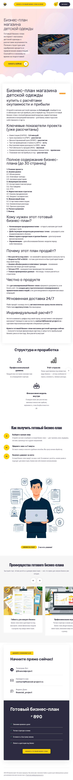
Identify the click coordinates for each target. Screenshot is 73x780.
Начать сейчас (15, 64)
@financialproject (24, 671)
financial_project (24, 692)
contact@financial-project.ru (29, 682)
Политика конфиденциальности (34, 775)
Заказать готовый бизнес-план (36, 751)
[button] (33, 580)
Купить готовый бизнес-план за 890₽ (29, 4)
